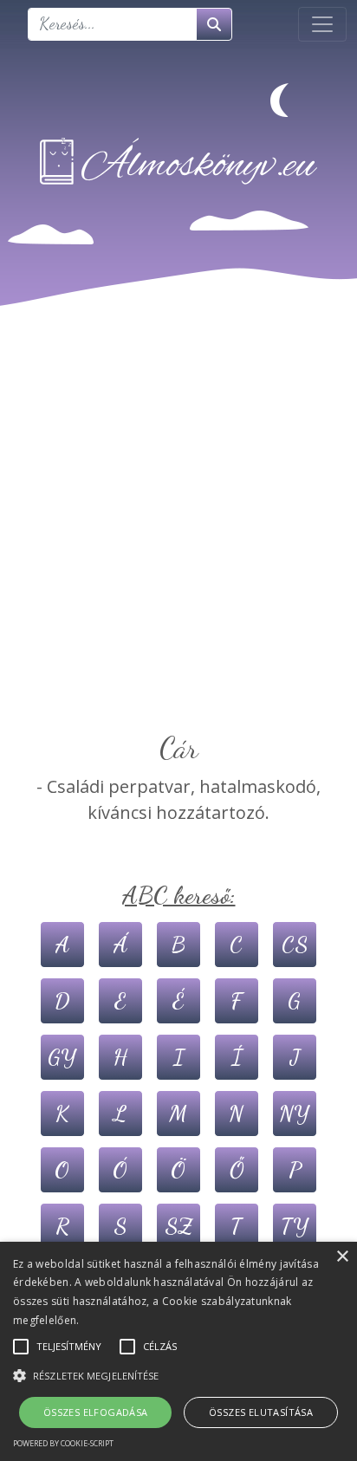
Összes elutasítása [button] (261, 1412)
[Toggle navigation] (322, 24)
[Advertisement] (178, 543)
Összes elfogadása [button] (95, 1412)
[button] (178, 1375)
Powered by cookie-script (63, 1443)
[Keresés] (214, 24)
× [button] (341, 1256)
